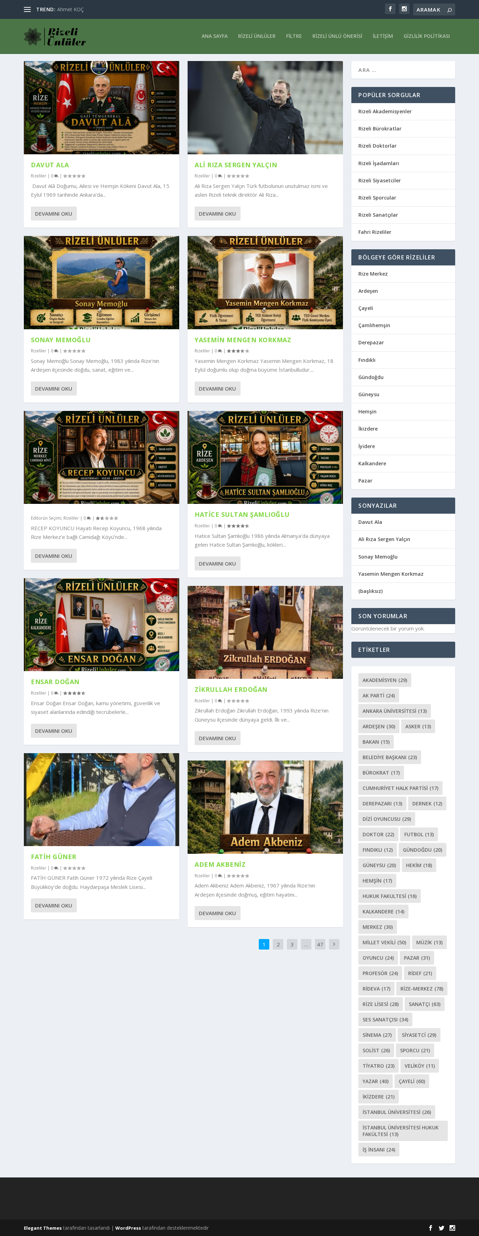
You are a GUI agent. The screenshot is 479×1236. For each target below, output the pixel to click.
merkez (378, 927)
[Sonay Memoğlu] (101, 282)
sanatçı (424, 1004)
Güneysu (368, 394)
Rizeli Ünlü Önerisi (337, 36)
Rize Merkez (373, 273)
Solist (376, 1050)
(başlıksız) (370, 591)
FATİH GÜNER (53, 856)
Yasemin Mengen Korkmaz (243, 340)
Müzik (429, 942)
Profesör (380, 973)
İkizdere (368, 428)
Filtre (294, 36)
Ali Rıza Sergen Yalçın (236, 165)
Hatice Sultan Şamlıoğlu (242, 514)
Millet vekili (384, 942)
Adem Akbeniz (220, 864)
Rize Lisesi (381, 1004)
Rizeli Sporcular (377, 197)
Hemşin (367, 411)
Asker (418, 726)
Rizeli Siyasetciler (379, 180)
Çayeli (365, 308)
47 (320, 944)
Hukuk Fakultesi (390, 896)
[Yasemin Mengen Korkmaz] (265, 282)
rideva (376, 988)
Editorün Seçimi (46, 518)
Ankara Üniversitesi (395, 711)
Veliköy (420, 1065)
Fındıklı (367, 360)
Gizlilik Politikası (427, 36)
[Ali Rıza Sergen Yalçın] (265, 107)
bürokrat (381, 772)
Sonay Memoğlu (62, 340)
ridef (420, 973)
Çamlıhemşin (374, 325)
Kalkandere (372, 463)
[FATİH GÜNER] (101, 799)
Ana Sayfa (215, 36)
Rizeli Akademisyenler (385, 111)
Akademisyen (385, 680)
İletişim (383, 36)
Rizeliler (38, 176)
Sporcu (415, 1050)
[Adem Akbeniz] (265, 807)
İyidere (366, 446)
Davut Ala (50, 165)
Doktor (378, 834)
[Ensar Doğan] (101, 624)
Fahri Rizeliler (374, 232)
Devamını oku (53, 213)
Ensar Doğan (55, 681)
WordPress (128, 1228)
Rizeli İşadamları (378, 163)
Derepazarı (382, 803)
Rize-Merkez (421, 988)
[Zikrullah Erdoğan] (265, 632)
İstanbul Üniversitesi (397, 1112)
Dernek (427, 803)
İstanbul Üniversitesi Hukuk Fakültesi (401, 1130)
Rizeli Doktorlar (377, 145)
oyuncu (378, 957)
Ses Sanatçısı (385, 1019)
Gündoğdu (371, 377)
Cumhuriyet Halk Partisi (400, 788)
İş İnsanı (379, 1149)
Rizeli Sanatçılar (378, 214)
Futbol (419, 834)
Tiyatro (378, 1065)
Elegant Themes (43, 1228)
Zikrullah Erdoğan (231, 689)
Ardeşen (368, 291)
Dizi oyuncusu (387, 819)
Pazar (365, 480)
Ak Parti (379, 695)
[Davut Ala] (101, 107)
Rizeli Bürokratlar (380, 128)
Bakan (376, 741)
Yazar (376, 1081)
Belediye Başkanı (390, 757)
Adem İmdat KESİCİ (79, 9)
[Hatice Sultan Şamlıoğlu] (265, 457)
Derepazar (371, 342)
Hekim (419, 865)
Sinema (377, 1035)
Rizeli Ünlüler (257, 36)
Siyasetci (419, 1035)
